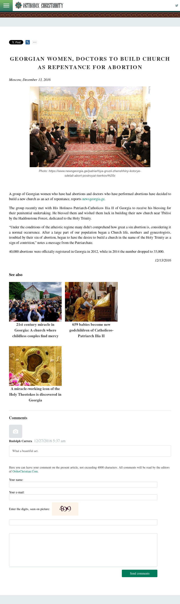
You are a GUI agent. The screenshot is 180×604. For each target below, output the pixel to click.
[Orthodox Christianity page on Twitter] (176, 5)
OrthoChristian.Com (25, 471)
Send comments (139, 573)
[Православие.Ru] (39, 5)
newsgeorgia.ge (93, 198)
